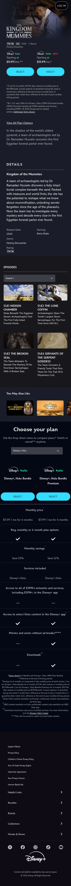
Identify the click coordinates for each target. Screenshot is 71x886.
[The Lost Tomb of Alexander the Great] (50, 407)
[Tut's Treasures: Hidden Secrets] (20, 407)
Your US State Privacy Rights (19, 766)
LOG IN (61, 5)
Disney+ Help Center (39, 713)
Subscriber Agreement (17, 772)
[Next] (65, 407)
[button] (35, 792)
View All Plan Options (20, 123)
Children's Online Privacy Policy (21, 759)
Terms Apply (14, 675)
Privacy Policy (13, 753)
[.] (10, 847)
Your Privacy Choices (16, 778)
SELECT (20, 71)
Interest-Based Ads (15, 785)
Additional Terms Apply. (24, 112)
